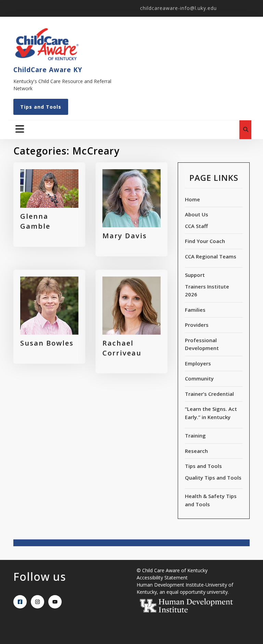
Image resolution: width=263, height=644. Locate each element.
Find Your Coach (205, 241)
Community (199, 378)
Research (196, 450)
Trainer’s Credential (209, 393)
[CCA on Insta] (37, 601)
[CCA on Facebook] (20, 601)
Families (195, 309)
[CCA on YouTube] (55, 601)
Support (195, 274)
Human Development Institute (170, 584)
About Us (196, 214)
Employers (198, 363)
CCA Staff (196, 226)
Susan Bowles (47, 343)
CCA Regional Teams (210, 256)
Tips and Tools (40, 107)
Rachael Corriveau (121, 348)
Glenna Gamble (35, 221)
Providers (197, 324)
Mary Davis (124, 235)
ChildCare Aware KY (47, 69)
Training (195, 435)
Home (192, 199)
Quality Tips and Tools (213, 477)
